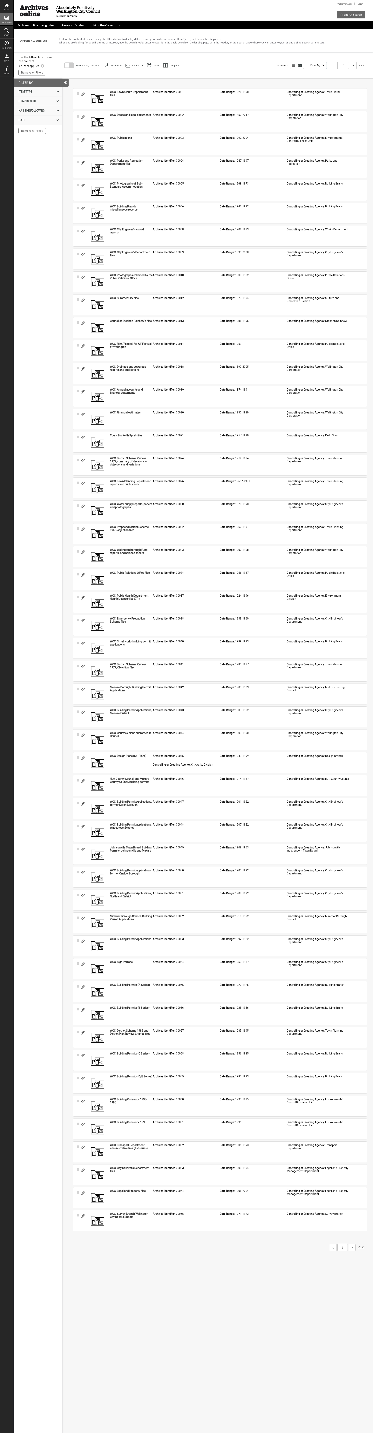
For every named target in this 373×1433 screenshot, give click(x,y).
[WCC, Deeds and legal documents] (97, 122)
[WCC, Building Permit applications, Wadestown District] (97, 831)
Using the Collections (106, 25)
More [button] (6, 73)
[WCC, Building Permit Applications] (97, 946)
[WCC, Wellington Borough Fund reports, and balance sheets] (97, 557)
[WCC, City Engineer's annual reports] (97, 236)
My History (7, 48)
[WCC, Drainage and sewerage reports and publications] (97, 374)
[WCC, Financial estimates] (97, 419)
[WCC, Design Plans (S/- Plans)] (97, 763)
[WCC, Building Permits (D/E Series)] (97, 1083)
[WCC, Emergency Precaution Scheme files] (97, 625)
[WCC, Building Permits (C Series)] (97, 1060)
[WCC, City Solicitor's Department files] (97, 1175)
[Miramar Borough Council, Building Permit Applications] (97, 923)
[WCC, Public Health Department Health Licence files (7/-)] (97, 603)
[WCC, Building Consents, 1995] (97, 1129)
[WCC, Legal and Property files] (97, 1198)
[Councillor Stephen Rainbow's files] (97, 328)
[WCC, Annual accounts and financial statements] (97, 396)
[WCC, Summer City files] (97, 305)
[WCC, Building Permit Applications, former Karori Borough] (97, 809)
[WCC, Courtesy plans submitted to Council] (97, 740)
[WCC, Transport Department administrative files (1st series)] (97, 1152)
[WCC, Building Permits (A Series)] (97, 992)
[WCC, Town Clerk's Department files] (97, 99)
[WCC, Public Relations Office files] (97, 580)
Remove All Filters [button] (32, 72)
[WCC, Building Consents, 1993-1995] (97, 1106)
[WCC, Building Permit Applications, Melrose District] (97, 717)
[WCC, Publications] (97, 145)
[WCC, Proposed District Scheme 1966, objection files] (97, 534)
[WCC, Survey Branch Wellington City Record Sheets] (97, 1221)
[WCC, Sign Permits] (97, 969)
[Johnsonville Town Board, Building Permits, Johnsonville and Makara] (97, 854)
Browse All (7, 22)
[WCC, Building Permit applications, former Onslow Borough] (97, 877)
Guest (349, 3)
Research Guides (73, 25)
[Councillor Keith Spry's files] (97, 442)
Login (6, 61)
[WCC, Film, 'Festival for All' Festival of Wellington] (97, 351)
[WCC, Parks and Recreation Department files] (97, 168)
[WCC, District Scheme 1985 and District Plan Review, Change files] (97, 1038)
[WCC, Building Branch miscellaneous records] (97, 213)
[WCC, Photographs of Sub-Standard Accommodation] (97, 190)
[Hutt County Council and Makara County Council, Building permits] (97, 786)
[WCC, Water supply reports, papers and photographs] (97, 511)
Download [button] (113, 65)
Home (6, 9)
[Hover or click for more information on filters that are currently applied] (42, 66)
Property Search (351, 14)
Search (6, 35)
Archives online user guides (35, 25)
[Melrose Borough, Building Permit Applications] (97, 694)
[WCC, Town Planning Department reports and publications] (97, 488)
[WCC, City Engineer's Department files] (97, 259)
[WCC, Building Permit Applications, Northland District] (97, 900)
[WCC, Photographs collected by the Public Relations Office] (97, 282)
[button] (134, 65)
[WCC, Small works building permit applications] (97, 648)
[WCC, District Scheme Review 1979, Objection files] (97, 671)
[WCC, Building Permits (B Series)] (97, 1015)
